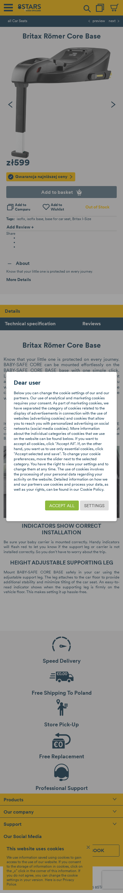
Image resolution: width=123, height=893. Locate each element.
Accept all (62, 505)
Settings (94, 505)
